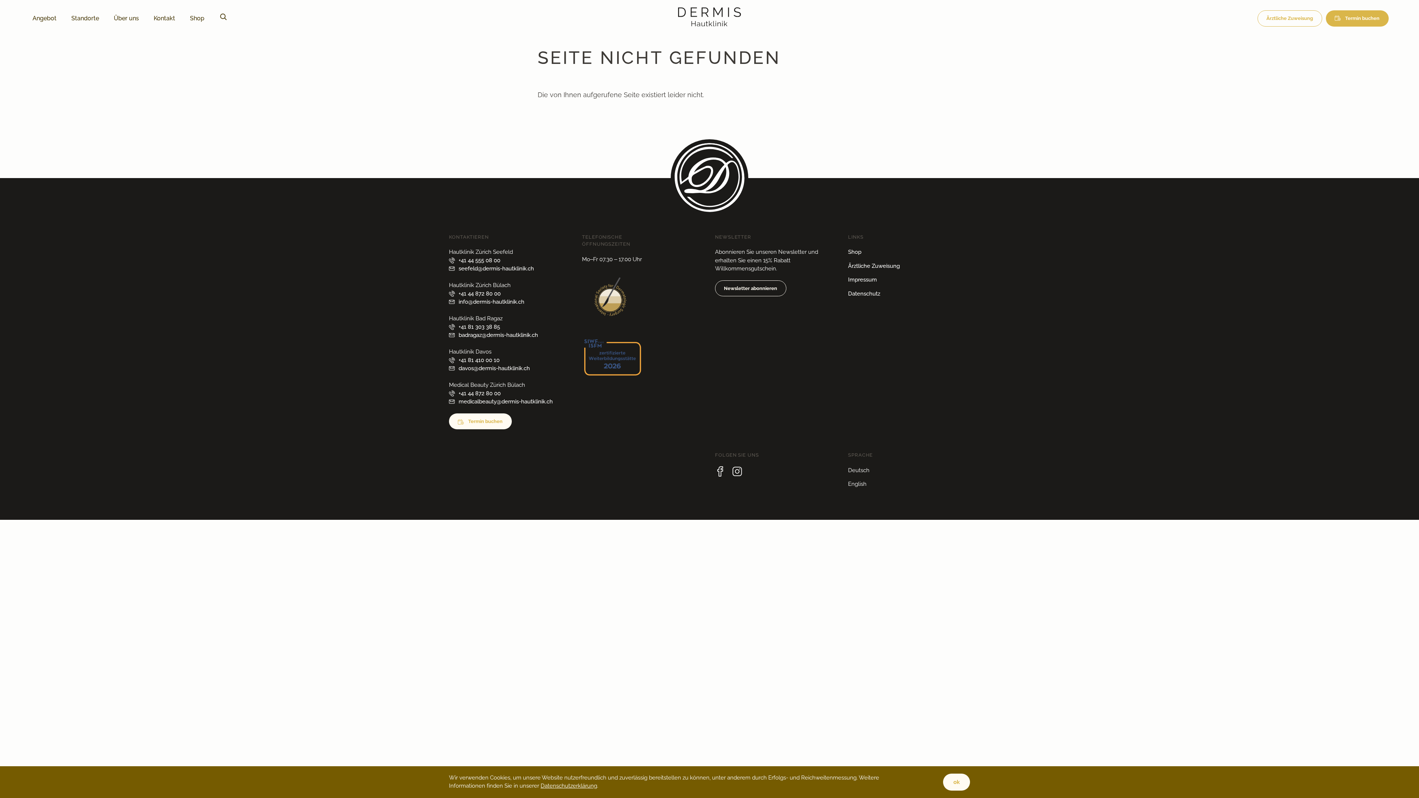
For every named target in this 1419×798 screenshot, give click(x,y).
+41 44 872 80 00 (480, 293)
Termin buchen (1362, 18)
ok (956, 782)
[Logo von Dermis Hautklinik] (709, 24)
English (857, 484)
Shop (854, 252)
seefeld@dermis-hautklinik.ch (496, 268)
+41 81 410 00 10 (479, 360)
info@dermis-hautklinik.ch (491, 302)
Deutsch (859, 470)
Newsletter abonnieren (750, 288)
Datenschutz (864, 293)
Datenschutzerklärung (569, 785)
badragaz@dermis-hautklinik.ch (498, 335)
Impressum (862, 279)
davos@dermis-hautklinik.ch (494, 368)
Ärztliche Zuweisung (1289, 18)
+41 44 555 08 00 (479, 260)
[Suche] (223, 18)
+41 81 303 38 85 (479, 327)
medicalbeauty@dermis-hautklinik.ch (506, 401)
